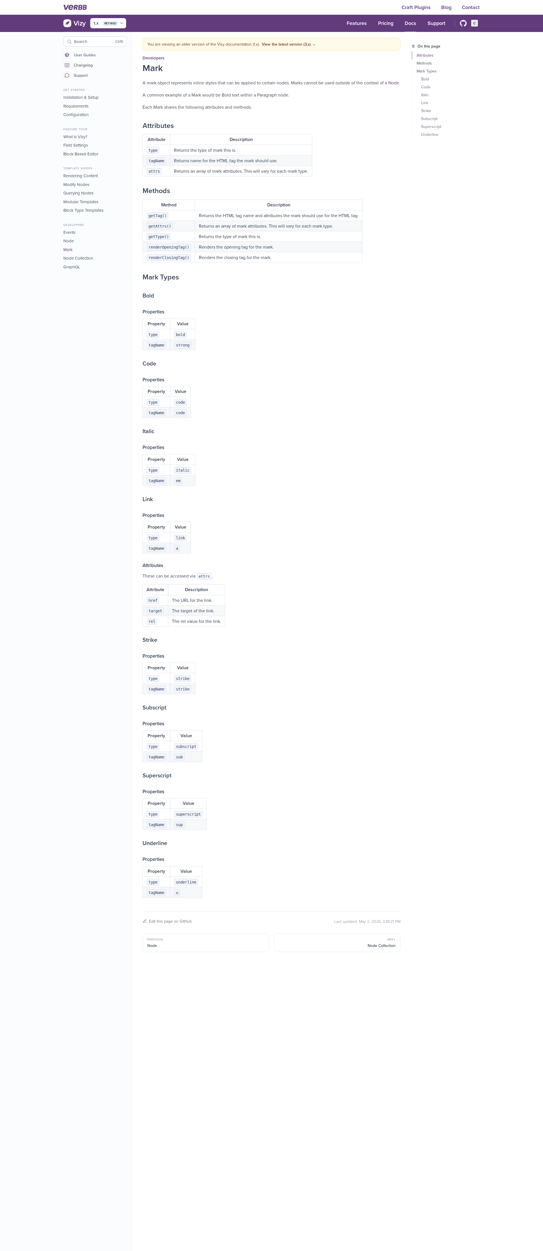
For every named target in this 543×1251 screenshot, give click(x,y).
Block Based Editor (80, 154)
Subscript (429, 118)
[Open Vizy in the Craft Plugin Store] (474, 23)
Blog (447, 7)
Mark (68, 250)
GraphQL (71, 267)
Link (424, 103)
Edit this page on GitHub (170, 921)
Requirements (76, 106)
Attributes (425, 55)
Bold (425, 79)
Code (425, 87)
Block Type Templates (83, 210)
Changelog (83, 65)
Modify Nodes (76, 184)
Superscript (431, 126)
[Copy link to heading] (136, 125)
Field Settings (75, 145)
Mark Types (427, 71)
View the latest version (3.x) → (289, 44)
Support (81, 75)
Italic (425, 95)
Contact (471, 7)
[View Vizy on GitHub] (463, 23)
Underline (429, 134)
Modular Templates (80, 202)
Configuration (76, 114)
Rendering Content (80, 176)
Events (69, 232)
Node (68, 241)
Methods (424, 63)
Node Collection (78, 258)
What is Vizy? (75, 137)
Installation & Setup (81, 97)
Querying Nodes (78, 193)
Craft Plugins (417, 7)
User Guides (85, 55)
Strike (426, 111)
